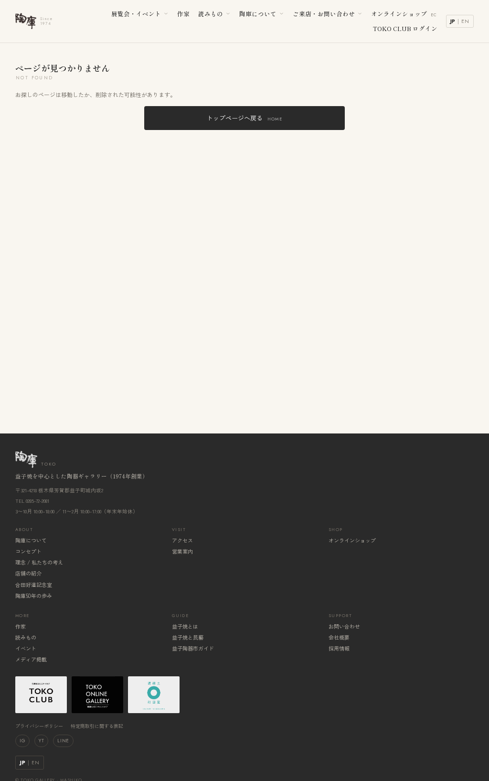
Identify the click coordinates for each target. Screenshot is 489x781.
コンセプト (28, 551)
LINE (63, 740)
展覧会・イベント (136, 13)
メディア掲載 (31, 659)
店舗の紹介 (28, 573)
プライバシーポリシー (39, 725)
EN (465, 21)
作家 (183, 13)
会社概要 (339, 637)
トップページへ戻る (244, 117)
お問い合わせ (344, 626)
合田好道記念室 (33, 584)
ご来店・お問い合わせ (324, 13)
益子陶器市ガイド (193, 648)
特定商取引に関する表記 (97, 725)
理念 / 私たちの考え (39, 562)
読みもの (210, 13)
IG (22, 740)
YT (41, 740)
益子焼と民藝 (187, 637)
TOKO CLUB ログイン (405, 28)
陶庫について (257, 13)
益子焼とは (185, 626)
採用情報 (339, 648)
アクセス (182, 540)
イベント (25, 648)
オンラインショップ (404, 13)
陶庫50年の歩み (33, 595)
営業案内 (182, 551)
